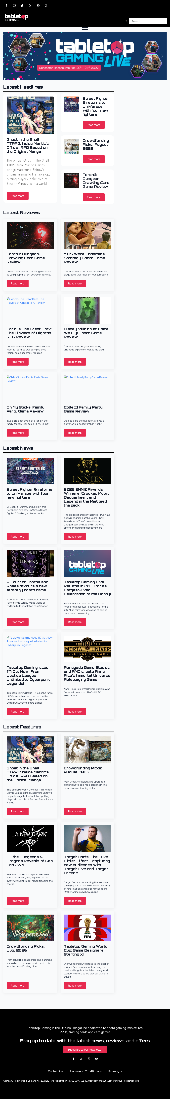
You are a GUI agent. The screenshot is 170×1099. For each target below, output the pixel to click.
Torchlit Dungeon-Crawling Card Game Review (96, 181)
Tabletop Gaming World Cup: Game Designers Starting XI (85, 950)
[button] (162, 56)
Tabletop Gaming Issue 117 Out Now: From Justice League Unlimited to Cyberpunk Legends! (28, 676)
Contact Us (55, 1071)
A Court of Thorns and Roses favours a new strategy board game (27, 586)
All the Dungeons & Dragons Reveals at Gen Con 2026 (30, 861)
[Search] (126, 21)
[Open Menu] (85, 29)
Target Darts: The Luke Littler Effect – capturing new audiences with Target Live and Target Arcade (87, 865)
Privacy (113, 1071)
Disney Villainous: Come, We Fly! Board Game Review (86, 333)
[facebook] (6, 5)
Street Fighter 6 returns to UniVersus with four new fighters (96, 106)
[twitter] (30, 5)
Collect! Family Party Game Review (83, 409)
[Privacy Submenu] (122, 1071)
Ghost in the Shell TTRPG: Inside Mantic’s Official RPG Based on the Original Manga (28, 146)
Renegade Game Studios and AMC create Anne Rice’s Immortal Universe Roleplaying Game (87, 674)
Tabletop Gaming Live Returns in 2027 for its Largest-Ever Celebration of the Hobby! (87, 588)
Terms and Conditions (84, 1071)
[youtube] (38, 5)
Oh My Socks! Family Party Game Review (25, 409)
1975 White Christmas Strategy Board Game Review (84, 258)
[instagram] (14, 5)
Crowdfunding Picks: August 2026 (96, 145)
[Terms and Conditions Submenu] (102, 1071)
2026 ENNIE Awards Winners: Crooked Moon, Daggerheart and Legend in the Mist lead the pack (86, 497)
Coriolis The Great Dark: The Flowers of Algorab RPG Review (29, 333)
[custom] (22, 5)
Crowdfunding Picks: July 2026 (26, 948)
